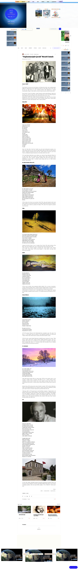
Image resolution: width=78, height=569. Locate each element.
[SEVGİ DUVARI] (24, 509)
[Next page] (68, 93)
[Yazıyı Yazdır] (31, 496)
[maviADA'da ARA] (60, 29)
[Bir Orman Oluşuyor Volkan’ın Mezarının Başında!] (53, 509)
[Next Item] (70, 36)
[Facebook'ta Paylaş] (22, 496)
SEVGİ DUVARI (22, 514)
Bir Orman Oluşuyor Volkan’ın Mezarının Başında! (52, 515)
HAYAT (27, 493)
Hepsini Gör (58, 504)
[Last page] (70, 93)
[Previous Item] (59, 36)
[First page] (61, 93)
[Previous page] (63, 93)
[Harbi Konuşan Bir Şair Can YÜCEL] (39, 509)
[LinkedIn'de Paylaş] (27, 496)
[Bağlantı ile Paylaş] (29, 496)
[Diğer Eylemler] (55, 54)
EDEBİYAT (24, 493)
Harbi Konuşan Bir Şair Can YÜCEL (39, 515)
